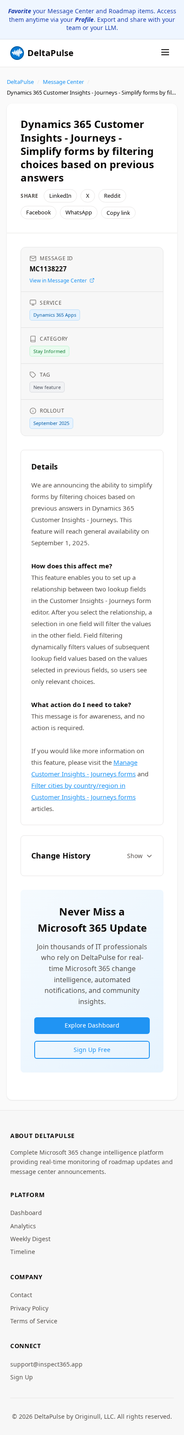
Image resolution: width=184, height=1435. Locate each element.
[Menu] (165, 53)
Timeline (22, 1252)
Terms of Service (33, 1321)
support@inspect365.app (46, 1364)
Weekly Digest (30, 1239)
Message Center (63, 82)
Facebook (38, 212)
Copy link (118, 213)
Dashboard (26, 1213)
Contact (21, 1295)
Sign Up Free (92, 1050)
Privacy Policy (29, 1308)
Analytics (23, 1226)
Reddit (112, 195)
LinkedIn (60, 195)
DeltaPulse (20, 82)
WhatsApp (78, 212)
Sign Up (21, 1377)
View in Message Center (58, 280)
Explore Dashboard (92, 1025)
